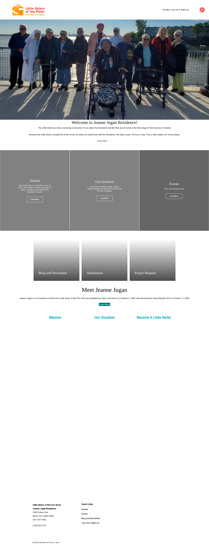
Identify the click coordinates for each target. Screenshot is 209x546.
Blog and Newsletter (91, 518)
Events (85, 513)
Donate (166, 9)
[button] (202, 10)
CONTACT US (39, 525)
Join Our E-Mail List (180, 9)
